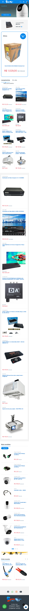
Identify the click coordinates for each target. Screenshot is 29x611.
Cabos (15, 488)
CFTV (19, 476)
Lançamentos (5, 80)
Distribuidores (5, 87)
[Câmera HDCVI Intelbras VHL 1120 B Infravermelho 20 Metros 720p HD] (8, 517)
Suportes (4, 151)
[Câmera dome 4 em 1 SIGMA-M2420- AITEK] (8, 541)
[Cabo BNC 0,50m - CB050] (8, 493)
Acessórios (18, 562)
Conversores (18, 108)
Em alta (14, 80)
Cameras (15, 476)
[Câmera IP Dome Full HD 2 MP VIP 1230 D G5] (8, 480)
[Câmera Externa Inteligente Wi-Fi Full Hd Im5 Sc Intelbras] (8, 529)
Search (20, 2)
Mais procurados (9, 83)
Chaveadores (4, 129)
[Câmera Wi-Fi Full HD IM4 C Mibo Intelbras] (8, 505)
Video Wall (18, 87)
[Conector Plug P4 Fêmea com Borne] (8, 456)
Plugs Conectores (17, 452)
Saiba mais (6, 14)
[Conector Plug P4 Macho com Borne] (8, 468)
